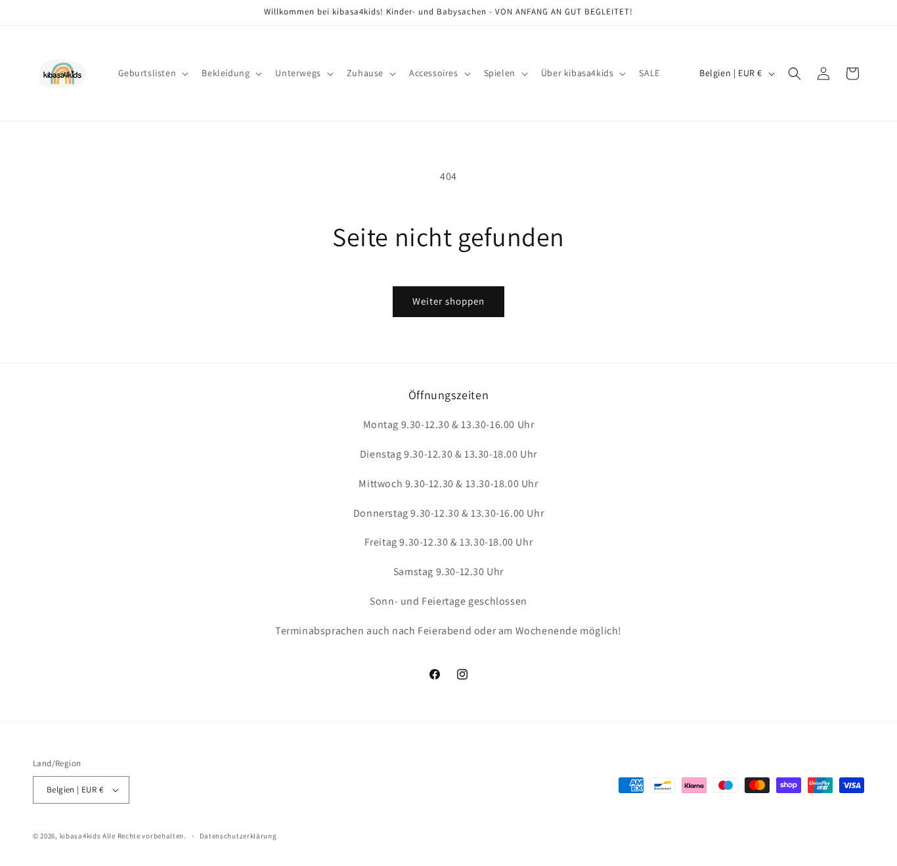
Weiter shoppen (448, 301)
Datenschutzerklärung (238, 835)
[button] (152, 73)
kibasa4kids (80, 835)
